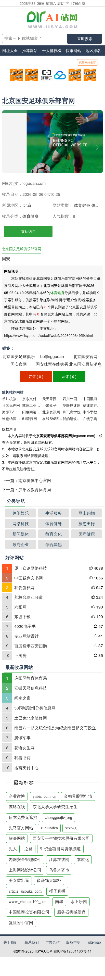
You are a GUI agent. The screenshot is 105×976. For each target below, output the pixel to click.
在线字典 (90, 418)
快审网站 (73, 50)
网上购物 (86, 513)
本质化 (83, 859)
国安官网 (18, 364)
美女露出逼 (19, 880)
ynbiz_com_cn (44, 796)
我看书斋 (22, 757)
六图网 (20, 607)
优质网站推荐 (87, 62)
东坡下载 (22, 616)
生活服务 (53, 513)
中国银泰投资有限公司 (29, 912)
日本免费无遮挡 (23, 817)
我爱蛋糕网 (24, 587)
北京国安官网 (85, 356)
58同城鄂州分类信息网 (35, 708)
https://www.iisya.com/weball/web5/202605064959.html (48, 335)
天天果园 (49, 398)
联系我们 (31, 942)
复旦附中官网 (21, 923)
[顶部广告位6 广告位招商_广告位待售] (88, 75)
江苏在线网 (59, 859)
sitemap (94, 942)
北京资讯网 (51, 411)
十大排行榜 (51, 50)
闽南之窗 (22, 698)
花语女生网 (24, 748)
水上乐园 (79, 901)
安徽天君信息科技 (30, 688)
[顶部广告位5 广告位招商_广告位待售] (73, 75)
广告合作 (52, 942)
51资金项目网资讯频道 (60, 849)
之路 (28, 849)
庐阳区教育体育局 (34, 489)
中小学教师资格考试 (93, 411)
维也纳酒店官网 (12, 418)
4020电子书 (25, 626)
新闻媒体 (20, 534)
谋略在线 (17, 807)
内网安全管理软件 (25, 859)
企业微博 (17, 796)
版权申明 (73, 942)
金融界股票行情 (78, 796)
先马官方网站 (21, 828)
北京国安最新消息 (85, 364)
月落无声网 (11, 405)
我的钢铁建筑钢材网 (73, 418)
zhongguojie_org (58, 817)
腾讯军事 (22, 738)
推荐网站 (29, 50)
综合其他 (53, 544)
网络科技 (20, 523)
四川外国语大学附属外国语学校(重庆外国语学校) (73, 398)
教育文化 (53, 534)
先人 (13, 849)
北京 (27, 205)
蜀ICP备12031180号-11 (73, 951)
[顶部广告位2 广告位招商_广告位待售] (29, 75)
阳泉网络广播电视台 (32, 411)
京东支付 (29, 398)
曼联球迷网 (72, 405)
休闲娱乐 (20, 513)
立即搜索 (85, 38)
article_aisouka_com (25, 891)
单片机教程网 (12, 398)
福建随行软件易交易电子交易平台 (93, 405)
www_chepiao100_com (28, 901)
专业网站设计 (26, 636)
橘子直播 (57, 891)
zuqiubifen (49, 828)
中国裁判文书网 (28, 578)
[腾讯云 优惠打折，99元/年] (58, 75)
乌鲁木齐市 (59, 870)
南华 (59, 901)
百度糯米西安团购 (30, 646)
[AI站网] (52, 20)
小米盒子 (49, 405)
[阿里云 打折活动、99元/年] (44, 75)
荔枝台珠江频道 (28, 597)
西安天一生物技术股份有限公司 (61, 838)
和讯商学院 (72, 411)
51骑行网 (29, 418)
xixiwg (70, 828)
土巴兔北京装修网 (30, 718)
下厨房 (20, 655)
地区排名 (93, 50)
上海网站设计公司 (25, 870)
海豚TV (8, 411)
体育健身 (82, 205)
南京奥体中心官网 (34, 480)
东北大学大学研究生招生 (55, 807)
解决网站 (17, 838)
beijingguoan (52, 356)
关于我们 (10, 942)
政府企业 (20, 544)
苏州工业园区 (32, 405)
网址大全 (10, 50)
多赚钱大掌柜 (49, 880)
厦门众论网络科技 (30, 568)
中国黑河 (90, 398)
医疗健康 (86, 534)
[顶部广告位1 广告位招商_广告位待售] (14, 75)
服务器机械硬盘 (71, 912)
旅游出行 (86, 523)
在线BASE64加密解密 (52, 418)
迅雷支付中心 (26, 767)
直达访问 (28, 231)
